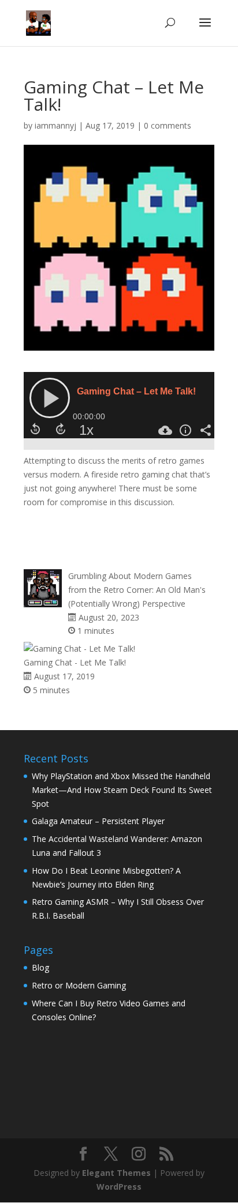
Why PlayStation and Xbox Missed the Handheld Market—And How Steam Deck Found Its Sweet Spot (122, 789)
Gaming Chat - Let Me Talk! (75, 662)
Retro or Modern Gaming (79, 985)
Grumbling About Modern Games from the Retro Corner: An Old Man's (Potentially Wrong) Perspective (137, 589)
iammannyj (55, 125)
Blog (40, 967)
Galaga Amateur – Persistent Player (98, 820)
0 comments (167, 125)
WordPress (119, 1186)
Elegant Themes (116, 1172)
